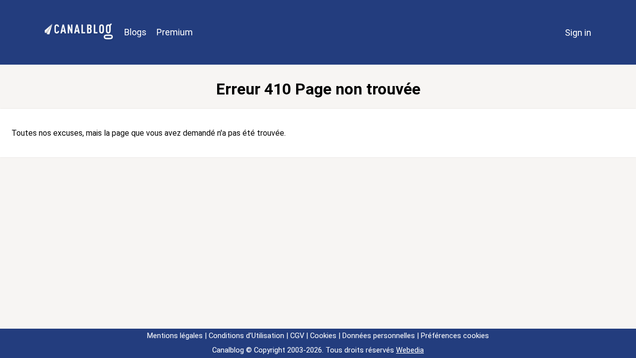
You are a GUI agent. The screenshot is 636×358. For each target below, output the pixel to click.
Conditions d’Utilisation (246, 335)
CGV (297, 335)
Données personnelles (378, 335)
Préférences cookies (455, 335)
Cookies (323, 335)
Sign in (578, 32)
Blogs (135, 32)
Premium (175, 32)
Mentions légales (175, 335)
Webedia (410, 350)
